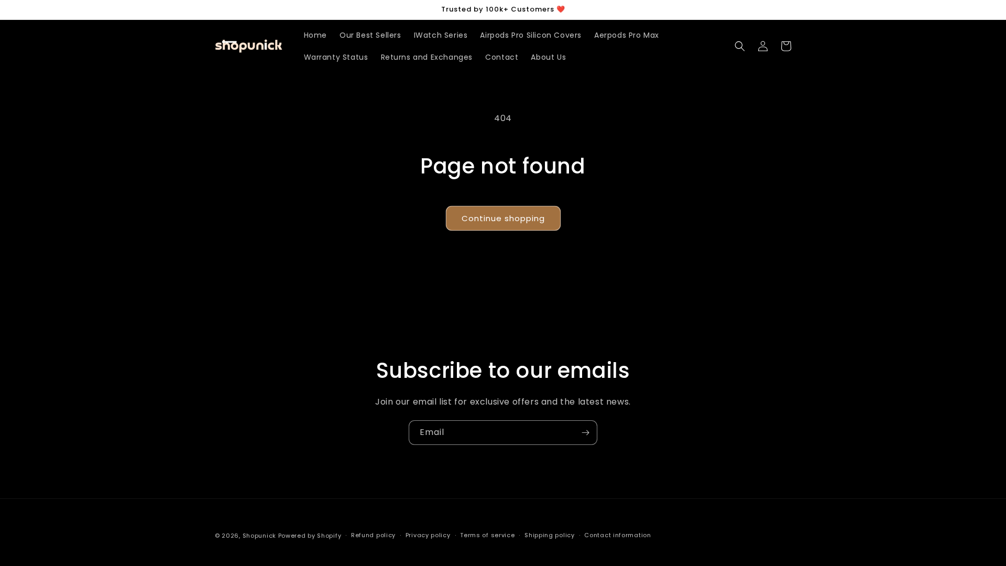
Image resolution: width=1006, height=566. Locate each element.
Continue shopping (503, 218)
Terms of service (487, 535)
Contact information (617, 535)
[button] (739, 46)
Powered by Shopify (310, 535)
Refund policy (373, 535)
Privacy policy (428, 535)
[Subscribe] (585, 432)
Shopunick (259, 535)
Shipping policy (549, 535)
